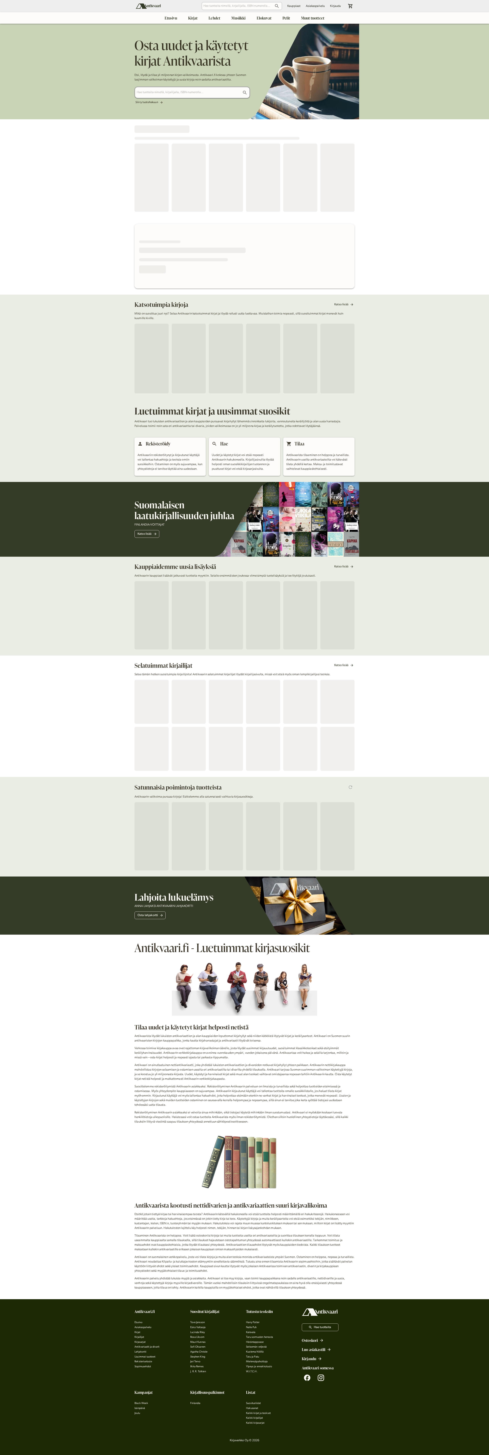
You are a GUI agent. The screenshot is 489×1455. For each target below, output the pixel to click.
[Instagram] (321, 1377)
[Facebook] (307, 1377)
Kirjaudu (335, 6)
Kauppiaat (293, 6)
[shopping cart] (350, 6)
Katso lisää (341, 304)
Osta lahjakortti (148, 915)
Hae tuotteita (322, 1327)
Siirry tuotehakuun (146, 102)
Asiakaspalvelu (315, 6)
